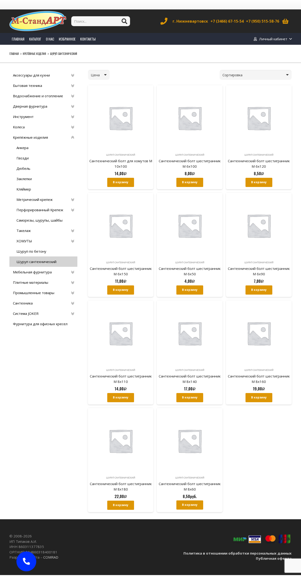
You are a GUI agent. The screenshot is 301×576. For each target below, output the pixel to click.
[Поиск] (124, 21)
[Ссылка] (37, 21)
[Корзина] (285, 21)
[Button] (26, 561)
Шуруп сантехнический (120, 154)
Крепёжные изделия (34, 54)
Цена (95, 75)
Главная (14, 54)
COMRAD (50, 557)
